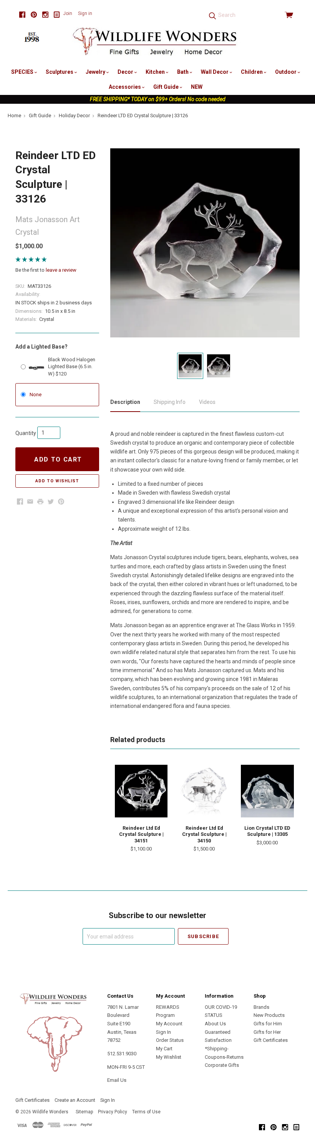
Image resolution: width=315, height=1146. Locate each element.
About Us (215, 1023)
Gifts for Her (267, 1032)
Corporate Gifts (222, 1065)
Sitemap (84, 1111)
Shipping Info (170, 402)
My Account (169, 1023)
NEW (196, 87)
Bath (183, 72)
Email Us (116, 1080)
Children (252, 72)
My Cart (164, 1048)
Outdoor (286, 72)
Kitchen (156, 72)
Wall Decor (215, 72)
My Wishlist (168, 1057)
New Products (269, 1015)
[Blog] (57, 14)
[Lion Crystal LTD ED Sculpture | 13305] (267, 791)
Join (67, 13)
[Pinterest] (34, 14)
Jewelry (96, 72)
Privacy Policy (112, 1111)
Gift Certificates (271, 1040)
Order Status (170, 1040)
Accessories (125, 87)
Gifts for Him (268, 1023)
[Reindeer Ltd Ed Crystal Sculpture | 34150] (204, 791)
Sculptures (60, 72)
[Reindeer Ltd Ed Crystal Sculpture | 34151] (141, 791)
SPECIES (23, 72)
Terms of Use (146, 1111)
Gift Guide (166, 87)
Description (125, 402)
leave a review (61, 270)
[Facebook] (22, 14)
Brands (261, 1007)
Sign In (163, 1032)
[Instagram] (45, 14)
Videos (207, 402)
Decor (126, 72)
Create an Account (75, 1100)
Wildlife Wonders (50, 1111)
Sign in (85, 13)
